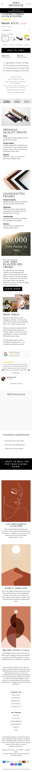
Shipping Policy (15, 701)
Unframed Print (5, 38)
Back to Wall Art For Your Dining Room (17, 464)
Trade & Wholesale (16, 721)
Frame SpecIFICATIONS (16, 90)
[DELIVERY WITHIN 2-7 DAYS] (16, 627)
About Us (16, 715)
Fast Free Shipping (16, 79)
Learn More (13, 289)
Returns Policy (16, 695)
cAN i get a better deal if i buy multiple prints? (15, 86)
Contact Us (16, 727)
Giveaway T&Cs (16, 706)
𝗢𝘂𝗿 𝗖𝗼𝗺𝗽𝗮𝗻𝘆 (16, 712)
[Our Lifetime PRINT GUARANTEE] (16, 501)
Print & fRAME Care (16, 92)
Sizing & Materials (16, 724)
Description (16, 76)
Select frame (7, 34)
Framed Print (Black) (19, 38)
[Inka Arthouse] (5, 354)
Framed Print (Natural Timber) (26, 38)
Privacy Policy (16, 698)
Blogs (16, 730)
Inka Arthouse (16, 4)
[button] (6, 19)
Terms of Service (16, 703)
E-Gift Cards (16, 718)
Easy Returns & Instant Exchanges (16, 82)
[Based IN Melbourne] (16, 565)
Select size (6, 26)
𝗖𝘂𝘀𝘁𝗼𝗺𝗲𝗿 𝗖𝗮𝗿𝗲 (16, 692)
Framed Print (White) (12, 38)
